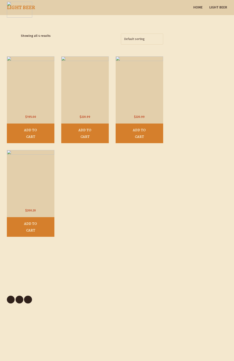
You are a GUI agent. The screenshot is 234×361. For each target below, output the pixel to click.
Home (198, 7)
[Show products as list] (15, 35)
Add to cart (30, 133)
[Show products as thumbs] (9, 35)
